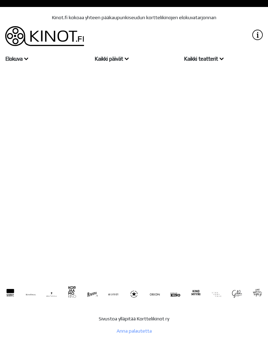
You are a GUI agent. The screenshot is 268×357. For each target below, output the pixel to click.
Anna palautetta (134, 331)
